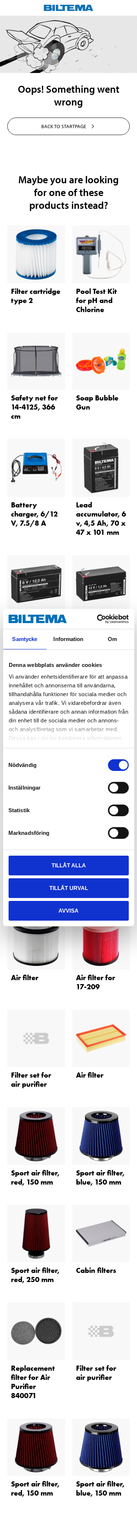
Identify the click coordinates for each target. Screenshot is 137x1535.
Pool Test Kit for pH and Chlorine (96, 300)
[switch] (118, 788)
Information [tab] (68, 639)
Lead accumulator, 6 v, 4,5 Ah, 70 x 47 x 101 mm (101, 518)
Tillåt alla (69, 865)
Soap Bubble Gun (97, 402)
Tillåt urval (68, 888)
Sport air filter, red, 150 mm (35, 1177)
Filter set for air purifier (31, 1079)
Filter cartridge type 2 (35, 296)
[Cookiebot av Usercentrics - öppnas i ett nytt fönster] (97, 618)
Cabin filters (96, 1270)
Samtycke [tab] (24, 639)
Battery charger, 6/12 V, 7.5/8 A (34, 514)
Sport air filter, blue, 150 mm (100, 1177)
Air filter (24, 977)
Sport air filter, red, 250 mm (35, 1275)
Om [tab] (112, 639)
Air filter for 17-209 (95, 982)
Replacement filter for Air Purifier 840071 (33, 1381)
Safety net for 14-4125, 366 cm (34, 407)
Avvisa (68, 910)
